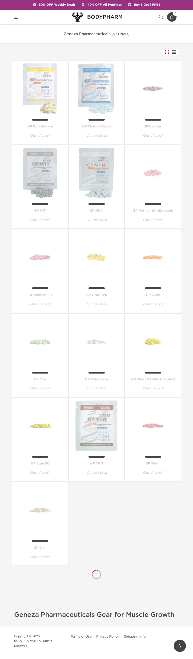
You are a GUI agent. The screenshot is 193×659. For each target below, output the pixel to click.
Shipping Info (135, 637)
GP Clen (40, 548)
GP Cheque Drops (96, 126)
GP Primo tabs (96, 379)
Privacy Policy (107, 637)
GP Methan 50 (40, 295)
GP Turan (153, 463)
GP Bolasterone (40, 126)
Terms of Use (81, 637)
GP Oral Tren (96, 295)
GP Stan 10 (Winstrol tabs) (153, 379)
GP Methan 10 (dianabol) (153, 211)
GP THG (96, 463)
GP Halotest (153, 126)
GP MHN (96, 211)
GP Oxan (153, 295)
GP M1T (40, 211)
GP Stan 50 (40, 463)
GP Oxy (40, 379)
